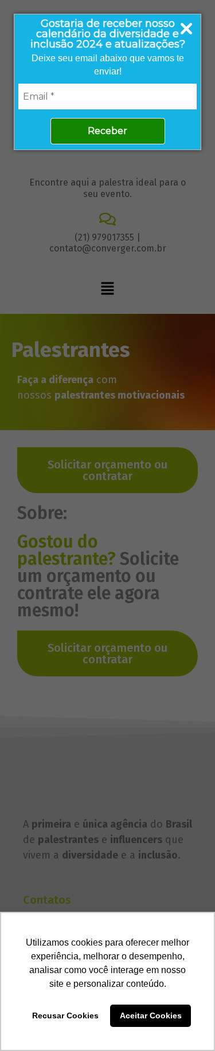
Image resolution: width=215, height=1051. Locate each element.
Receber (107, 130)
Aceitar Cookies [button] (151, 1015)
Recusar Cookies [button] (65, 1015)
